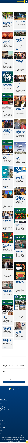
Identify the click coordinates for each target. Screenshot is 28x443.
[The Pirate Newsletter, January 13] (7, 307)
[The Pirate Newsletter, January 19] (20, 302)
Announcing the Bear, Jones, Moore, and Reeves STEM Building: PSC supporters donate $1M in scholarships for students (20, 85)
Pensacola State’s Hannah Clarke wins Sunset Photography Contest (7, 41)
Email (3, 367)
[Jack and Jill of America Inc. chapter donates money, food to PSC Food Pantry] (7, 215)
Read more (17, 27)
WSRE (2, 433)
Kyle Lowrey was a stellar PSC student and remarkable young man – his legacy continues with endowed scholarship (7, 22)
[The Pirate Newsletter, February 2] (20, 215)
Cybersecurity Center (3, 423)
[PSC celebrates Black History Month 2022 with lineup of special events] (7, 237)
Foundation (2, 424)
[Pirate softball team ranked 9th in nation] (20, 16)
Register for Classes (21, 2)
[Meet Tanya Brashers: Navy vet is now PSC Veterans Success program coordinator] (20, 326)
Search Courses (21, 0)
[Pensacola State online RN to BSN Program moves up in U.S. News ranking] (7, 285)
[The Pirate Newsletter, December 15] (7, 262)
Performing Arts (3, 427)
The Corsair (2, 430)
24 (12, 351)
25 (13, 351)
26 (15, 351)
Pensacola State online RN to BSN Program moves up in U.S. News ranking (7, 291)
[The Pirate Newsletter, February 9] (7, 147)
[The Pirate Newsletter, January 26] (20, 242)
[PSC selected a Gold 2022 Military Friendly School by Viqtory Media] (7, 77)
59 (20, 351)
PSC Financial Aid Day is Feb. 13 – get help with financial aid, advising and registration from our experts (20, 157)
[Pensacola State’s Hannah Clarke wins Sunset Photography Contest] (7, 35)
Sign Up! (14, 381)
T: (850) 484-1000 (2, 399)
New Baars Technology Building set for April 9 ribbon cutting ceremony (7, 328)
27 (17, 351)
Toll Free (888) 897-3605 (3, 400)
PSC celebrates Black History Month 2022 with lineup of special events (7, 245)
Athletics (2, 420)
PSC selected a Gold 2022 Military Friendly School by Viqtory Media (7, 85)
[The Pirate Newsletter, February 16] (7, 101)
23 (10, 351)
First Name (4, 371)
